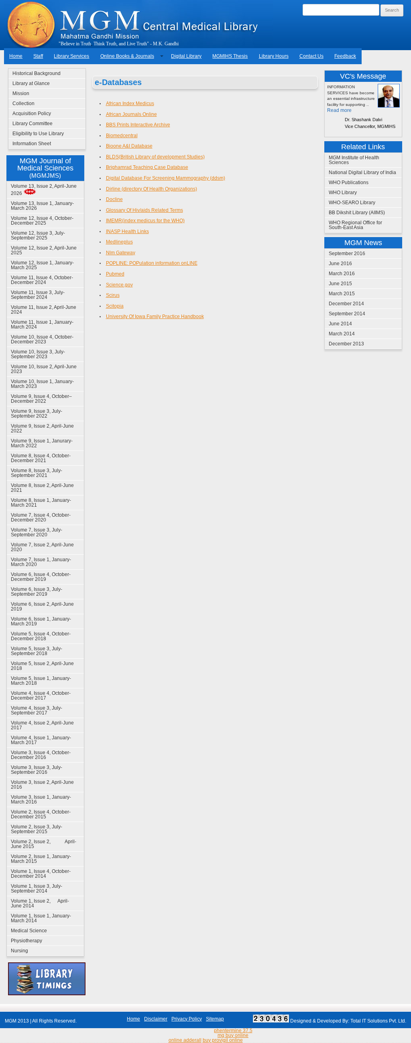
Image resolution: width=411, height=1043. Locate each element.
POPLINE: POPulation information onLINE (151, 263)
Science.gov (119, 285)
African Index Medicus (130, 103)
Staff (38, 56)
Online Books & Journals (127, 56)
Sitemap (215, 1019)
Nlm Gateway (120, 253)
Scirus (113, 295)
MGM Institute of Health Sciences (354, 160)
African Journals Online (131, 114)
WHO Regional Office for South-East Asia (355, 225)
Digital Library (186, 56)
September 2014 (347, 314)
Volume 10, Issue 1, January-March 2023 (42, 384)
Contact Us (311, 56)
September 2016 (347, 253)
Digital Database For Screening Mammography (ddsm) (165, 178)
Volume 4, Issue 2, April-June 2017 (42, 725)
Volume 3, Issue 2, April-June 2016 (42, 784)
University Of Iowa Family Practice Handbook (155, 316)
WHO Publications (348, 182)
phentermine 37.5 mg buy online (233, 1033)
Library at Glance (31, 83)
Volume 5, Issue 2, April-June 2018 (42, 666)
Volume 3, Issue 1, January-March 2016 (41, 799)
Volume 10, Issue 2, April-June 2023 (44, 369)
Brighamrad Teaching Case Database (147, 167)
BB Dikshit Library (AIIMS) (357, 212)
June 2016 (340, 263)
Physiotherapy (26, 941)
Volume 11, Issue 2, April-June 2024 (43, 309)
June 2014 (340, 324)
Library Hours (274, 56)
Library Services (71, 56)
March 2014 (342, 334)
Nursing (19, 951)
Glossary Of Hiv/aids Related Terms (144, 210)
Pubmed (115, 274)
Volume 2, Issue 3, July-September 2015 (36, 829)
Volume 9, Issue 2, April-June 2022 (42, 428)
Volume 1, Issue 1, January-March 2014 (41, 918)
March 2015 (342, 293)
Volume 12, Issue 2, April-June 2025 (44, 250)
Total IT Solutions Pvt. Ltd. (378, 1021)
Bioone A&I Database (129, 146)
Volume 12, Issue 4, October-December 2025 (42, 220)
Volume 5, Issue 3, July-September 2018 (36, 651)
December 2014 (346, 303)
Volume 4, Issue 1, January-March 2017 (41, 740)
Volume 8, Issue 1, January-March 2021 (41, 502)
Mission (20, 93)
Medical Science (29, 930)
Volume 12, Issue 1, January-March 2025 (42, 265)
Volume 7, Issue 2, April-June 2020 (42, 547)
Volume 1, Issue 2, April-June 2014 (40, 903)
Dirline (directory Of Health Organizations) (151, 189)
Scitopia (115, 306)
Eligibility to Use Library (38, 133)
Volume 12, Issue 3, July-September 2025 (38, 235)
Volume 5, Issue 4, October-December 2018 (41, 636)
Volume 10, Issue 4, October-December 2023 (42, 339)
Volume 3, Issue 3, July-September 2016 (36, 770)
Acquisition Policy (31, 113)
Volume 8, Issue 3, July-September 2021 (36, 473)
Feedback (345, 56)
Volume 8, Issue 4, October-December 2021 (41, 458)
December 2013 (346, 344)
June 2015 (340, 283)
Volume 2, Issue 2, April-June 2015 (43, 844)
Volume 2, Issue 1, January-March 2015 (41, 859)
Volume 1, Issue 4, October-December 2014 (41, 873)
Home (15, 56)
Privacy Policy (186, 1019)
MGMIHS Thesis (230, 56)
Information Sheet (31, 143)
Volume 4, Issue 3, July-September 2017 (36, 710)
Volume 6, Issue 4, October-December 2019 (41, 577)
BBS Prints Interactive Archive (138, 125)
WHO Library (343, 192)
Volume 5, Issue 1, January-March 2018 (41, 681)
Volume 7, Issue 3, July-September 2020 (36, 532)
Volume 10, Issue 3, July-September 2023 (38, 354)
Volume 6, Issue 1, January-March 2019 (41, 621)
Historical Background (36, 73)
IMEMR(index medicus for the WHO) (145, 220)
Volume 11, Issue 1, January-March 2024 (42, 324)
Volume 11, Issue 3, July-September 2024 (38, 295)
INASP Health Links (127, 231)
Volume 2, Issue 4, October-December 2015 (41, 814)
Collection (23, 103)
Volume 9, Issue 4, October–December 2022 (41, 399)
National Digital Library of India (362, 172)
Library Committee (32, 123)
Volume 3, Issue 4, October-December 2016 (41, 755)
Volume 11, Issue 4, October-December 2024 (42, 280)
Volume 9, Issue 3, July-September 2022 (36, 413)
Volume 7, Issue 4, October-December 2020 (41, 517)
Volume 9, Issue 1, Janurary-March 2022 (42, 443)
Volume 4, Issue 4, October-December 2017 (41, 695)
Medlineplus (119, 242)
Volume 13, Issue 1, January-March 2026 (42, 206)
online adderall (185, 1040)
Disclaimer (155, 1019)
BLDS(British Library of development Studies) (155, 157)
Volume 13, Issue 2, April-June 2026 (44, 189)
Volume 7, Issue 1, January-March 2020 (41, 562)
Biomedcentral (122, 135)
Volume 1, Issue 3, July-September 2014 (36, 888)
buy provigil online (223, 1040)
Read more (339, 110)
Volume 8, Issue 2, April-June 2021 (42, 488)
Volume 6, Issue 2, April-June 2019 (42, 606)
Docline (114, 199)
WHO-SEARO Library (352, 202)
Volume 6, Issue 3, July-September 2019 (36, 591)
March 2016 (342, 273)
